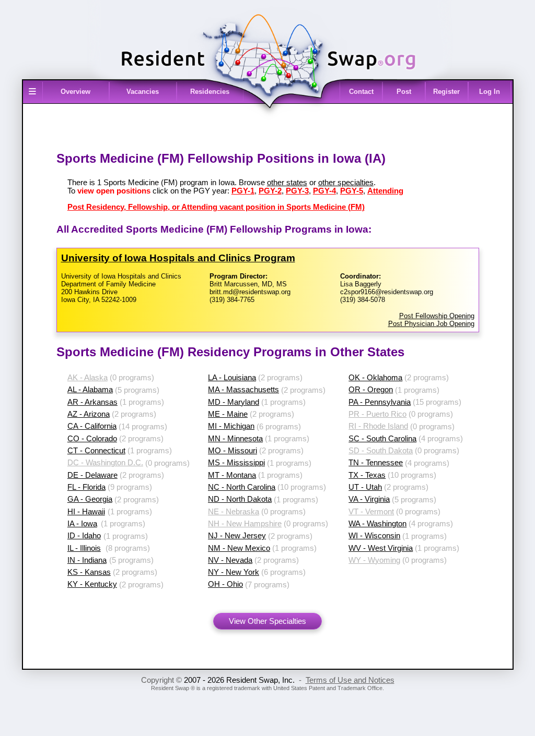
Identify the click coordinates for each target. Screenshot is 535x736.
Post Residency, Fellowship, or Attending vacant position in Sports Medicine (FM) (216, 207)
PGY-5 (351, 191)
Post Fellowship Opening (436, 316)
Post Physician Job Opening (431, 324)
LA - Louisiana (232, 377)
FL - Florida (86, 487)
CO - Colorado (92, 439)
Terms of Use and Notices (350, 680)
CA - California (92, 426)
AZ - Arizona (88, 414)
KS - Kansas (89, 572)
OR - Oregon (370, 389)
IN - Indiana (87, 560)
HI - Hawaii (86, 512)
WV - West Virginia (380, 548)
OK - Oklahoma (375, 377)
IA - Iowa (82, 524)
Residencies (209, 91)
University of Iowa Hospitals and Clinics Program (178, 257)
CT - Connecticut (96, 451)
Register (446, 91)
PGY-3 (297, 191)
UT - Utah (365, 487)
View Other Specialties (267, 621)
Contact (361, 91)
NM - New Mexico (239, 548)
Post (404, 91)
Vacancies (142, 91)
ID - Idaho (84, 536)
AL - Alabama (90, 389)
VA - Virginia (369, 499)
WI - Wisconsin (374, 536)
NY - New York (233, 572)
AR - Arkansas (92, 402)
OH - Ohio (225, 584)
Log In (489, 91)
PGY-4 (324, 191)
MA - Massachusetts (243, 389)
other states (287, 182)
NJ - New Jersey (237, 536)
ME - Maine (228, 414)
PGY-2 (270, 191)
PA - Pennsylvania (379, 402)
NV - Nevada (230, 560)
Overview (75, 91)
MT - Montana (232, 475)
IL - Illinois (84, 548)
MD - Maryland (233, 402)
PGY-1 (242, 191)
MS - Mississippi (236, 463)
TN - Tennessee (375, 463)
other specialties (346, 182)
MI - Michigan (231, 426)
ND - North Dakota (240, 499)
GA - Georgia (89, 499)
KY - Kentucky (92, 584)
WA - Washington (377, 524)
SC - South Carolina (382, 439)
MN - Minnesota (235, 439)
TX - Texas (367, 475)
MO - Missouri (232, 451)
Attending (385, 191)
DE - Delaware (92, 475)
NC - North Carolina (241, 487)
